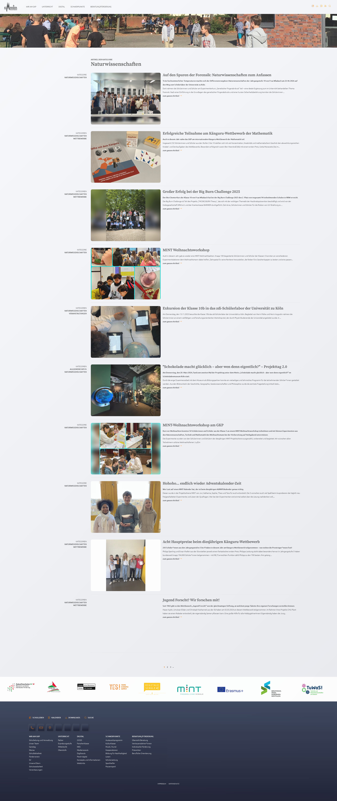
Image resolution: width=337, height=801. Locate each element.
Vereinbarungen (35, 769)
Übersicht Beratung (140, 740)
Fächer (60, 740)
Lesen (108, 756)
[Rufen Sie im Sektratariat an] (33, 729)
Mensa (31, 750)
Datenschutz (174, 784)
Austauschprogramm (114, 740)
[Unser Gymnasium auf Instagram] (85, 728)
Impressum (162, 784)
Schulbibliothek (35, 753)
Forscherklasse (83, 743)
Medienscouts (82, 750)
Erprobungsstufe (65, 743)
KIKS (78, 746)
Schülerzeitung (112, 760)
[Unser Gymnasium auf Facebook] (76, 728)
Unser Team (34, 743)
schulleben (38, 717)
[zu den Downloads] (317, 7)
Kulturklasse (111, 743)
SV (30, 760)
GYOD (79, 740)
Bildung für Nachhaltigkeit (116, 753)
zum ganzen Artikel (171, 96)
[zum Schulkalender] (321, 7)
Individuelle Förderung (141, 746)
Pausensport (111, 766)
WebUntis (81, 763)
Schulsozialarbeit (36, 766)
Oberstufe (62, 750)
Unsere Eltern (34, 763)
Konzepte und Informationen (88, 760)
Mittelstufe (62, 746)
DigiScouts (81, 753)
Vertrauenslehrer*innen (142, 743)
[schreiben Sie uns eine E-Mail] (41, 729)
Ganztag (32, 746)
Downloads (74, 717)
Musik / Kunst (111, 746)
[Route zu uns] (50, 729)
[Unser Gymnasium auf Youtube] (58, 728)
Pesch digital (82, 756)
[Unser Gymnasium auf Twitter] (67, 728)
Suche (91, 717)
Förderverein (34, 756)
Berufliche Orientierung (141, 753)
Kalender (56, 717)
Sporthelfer (110, 763)
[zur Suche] (330, 7)
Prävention (136, 750)
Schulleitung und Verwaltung (41, 740)
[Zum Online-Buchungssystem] (325, 7)
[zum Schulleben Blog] (313, 7)
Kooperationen (112, 750)
